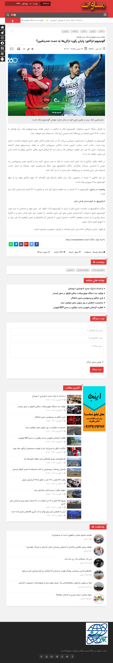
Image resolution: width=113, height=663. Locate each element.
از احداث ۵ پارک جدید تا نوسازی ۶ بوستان (77, 20)
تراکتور (70, 270)
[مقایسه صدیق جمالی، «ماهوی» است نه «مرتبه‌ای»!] (56, 539)
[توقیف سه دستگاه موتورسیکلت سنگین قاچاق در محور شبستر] (45, 410)
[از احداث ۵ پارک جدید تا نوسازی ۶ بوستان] (45, 399)
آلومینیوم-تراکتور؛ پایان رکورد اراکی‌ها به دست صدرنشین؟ (70, 41)
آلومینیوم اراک (98, 270)
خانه (101, 31)
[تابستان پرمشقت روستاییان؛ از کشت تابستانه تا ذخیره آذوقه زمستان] (45, 472)
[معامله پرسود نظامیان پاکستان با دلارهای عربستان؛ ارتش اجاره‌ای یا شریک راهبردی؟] (56, 551)
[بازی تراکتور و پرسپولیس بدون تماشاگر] (45, 420)
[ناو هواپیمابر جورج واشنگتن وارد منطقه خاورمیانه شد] (45, 462)
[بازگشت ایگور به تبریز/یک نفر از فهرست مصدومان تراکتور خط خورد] (45, 451)
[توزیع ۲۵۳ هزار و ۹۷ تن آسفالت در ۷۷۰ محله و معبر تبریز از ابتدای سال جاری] (45, 504)
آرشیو (93, 31)
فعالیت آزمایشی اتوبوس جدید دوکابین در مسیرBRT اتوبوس (78, 307)
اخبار (84, 31)
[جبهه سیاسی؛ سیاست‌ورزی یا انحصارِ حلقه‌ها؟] (56, 598)
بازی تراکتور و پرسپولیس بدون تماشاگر (87, 298)
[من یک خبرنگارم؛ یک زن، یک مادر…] (56, 563)
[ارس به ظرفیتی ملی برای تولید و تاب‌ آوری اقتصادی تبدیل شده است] (45, 514)
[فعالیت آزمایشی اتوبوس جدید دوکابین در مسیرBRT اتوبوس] (45, 441)
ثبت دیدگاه (96, 369)
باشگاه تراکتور (83, 270)
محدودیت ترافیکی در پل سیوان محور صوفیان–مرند (82, 303)
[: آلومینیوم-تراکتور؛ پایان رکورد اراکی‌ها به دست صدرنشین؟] (12, 49)
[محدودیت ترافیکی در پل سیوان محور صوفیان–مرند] (45, 431)
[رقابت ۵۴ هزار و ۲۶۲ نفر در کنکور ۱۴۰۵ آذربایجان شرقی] (45, 483)
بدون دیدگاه (42, 252)
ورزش (65, 31)
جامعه (75, 31)
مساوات (87, 252)
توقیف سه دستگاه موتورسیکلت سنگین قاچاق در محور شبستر (31, 20)
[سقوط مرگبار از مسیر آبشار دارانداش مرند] (45, 493)
